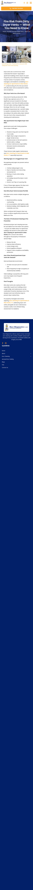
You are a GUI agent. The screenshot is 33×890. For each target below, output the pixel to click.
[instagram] (27, 3)
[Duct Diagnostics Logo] (8, 1)
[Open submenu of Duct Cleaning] (30, 356)
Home (4, 31)
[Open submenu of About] (30, 353)
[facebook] (24, 3)
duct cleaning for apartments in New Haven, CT (16, 84)
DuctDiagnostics (7, 64)
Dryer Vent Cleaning (13, 65)
